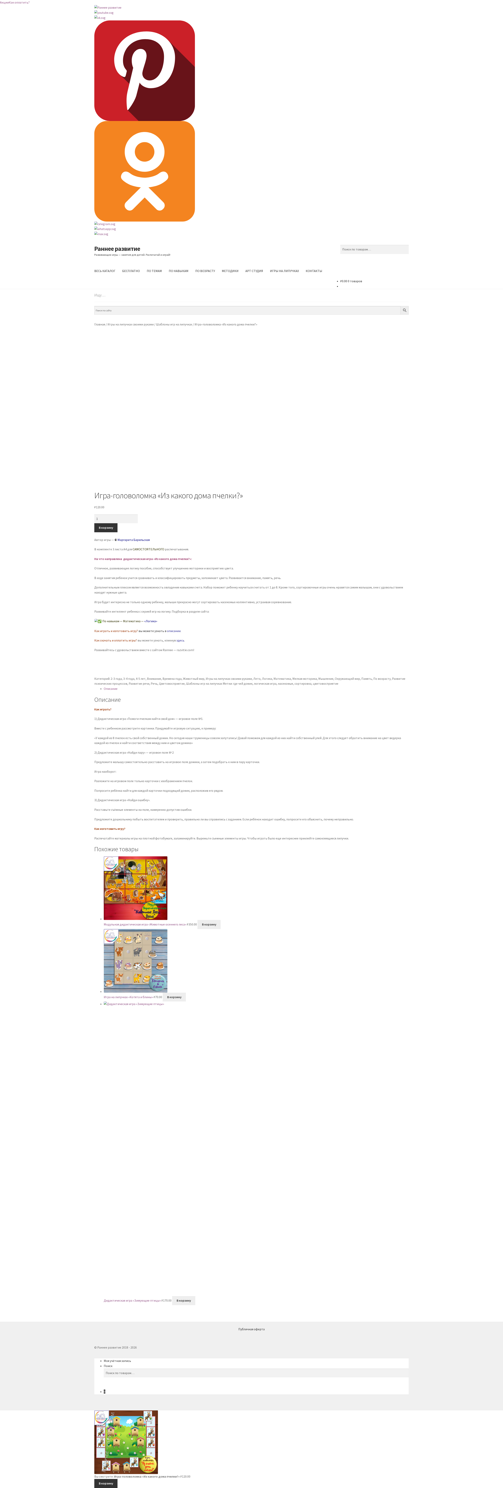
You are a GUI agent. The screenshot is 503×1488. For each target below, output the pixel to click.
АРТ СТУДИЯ (254, 271)
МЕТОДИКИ (230, 271)
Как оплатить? (19, 2)
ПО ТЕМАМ (154, 271)
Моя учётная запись (117, 1361)
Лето (257, 679)
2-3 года (116, 679)
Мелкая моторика (304, 679)
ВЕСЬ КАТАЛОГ (104, 271)
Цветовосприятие (172, 683)
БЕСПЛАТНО (131, 271)
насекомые (285, 683)
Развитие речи (139, 683)
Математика (282, 679)
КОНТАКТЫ (314, 271)
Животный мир (193, 679)
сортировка (303, 683)
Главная (99, 324)
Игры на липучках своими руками (130, 324)
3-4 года (128, 679)
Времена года (172, 679)
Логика (267, 679)
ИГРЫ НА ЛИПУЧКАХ (284, 271)
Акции (4, 2)
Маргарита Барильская (133, 540)
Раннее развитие (117, 249)
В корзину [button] (209, 924)
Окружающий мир (347, 679)
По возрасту (382, 679)
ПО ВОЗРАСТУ (205, 271)
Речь (154, 683)
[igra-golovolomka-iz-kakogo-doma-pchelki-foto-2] (251, 449)
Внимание (154, 679)
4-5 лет (141, 679)
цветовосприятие (325, 683)
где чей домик (242, 683)
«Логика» (150, 621)
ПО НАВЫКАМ (178, 271)
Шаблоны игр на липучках (174, 324)
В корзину (106, 528)
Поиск (108, 1366)
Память (366, 679)
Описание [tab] (110, 689)
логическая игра (265, 683)
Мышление (325, 679)
